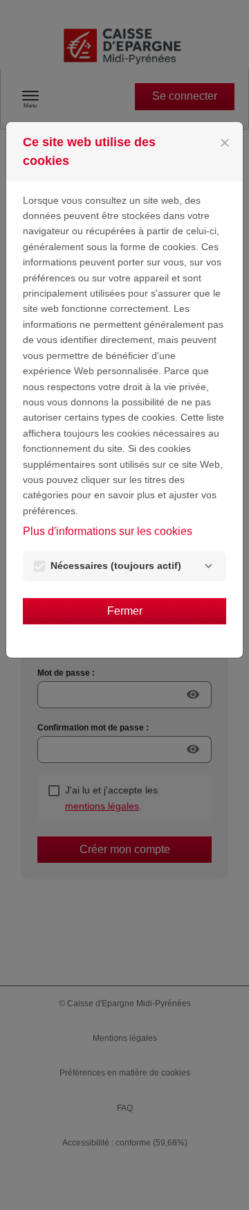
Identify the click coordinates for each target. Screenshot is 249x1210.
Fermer (124, 611)
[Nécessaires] (208, 566)
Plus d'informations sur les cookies (107, 531)
